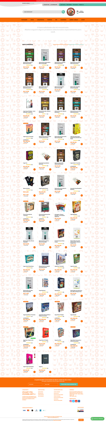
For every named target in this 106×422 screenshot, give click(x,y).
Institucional (41, 389)
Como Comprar (57, 391)
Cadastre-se (81, 4)
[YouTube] (76, 401)
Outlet (83, 19)
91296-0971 (54, 4)
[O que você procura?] (63, 12)
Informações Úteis (58, 389)
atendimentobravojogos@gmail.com (29, 396)
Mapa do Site (56, 393)
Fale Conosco (75, 4)
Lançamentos (40, 19)
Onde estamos (41, 394)
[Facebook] (79, 401)
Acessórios (63, 19)
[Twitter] (73, 401)
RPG (56, 19)
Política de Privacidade (58, 397)
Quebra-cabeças (74, 19)
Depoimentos (40, 393)
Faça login (32, 3)
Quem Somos (62, 4)
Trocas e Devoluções (58, 400)
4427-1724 (46, 4)
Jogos (32, 19)
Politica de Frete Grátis (58, 394)
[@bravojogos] (71, 401)
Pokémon (49, 19)
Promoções (24, 19)
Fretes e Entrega (57, 396)
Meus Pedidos (69, 4)
